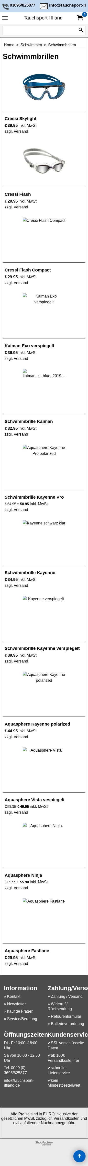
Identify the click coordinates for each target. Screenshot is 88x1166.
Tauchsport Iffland (43, 17)
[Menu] (5, 18)
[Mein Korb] (79, 18)
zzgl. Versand (16, 131)
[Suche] (81, 30)
